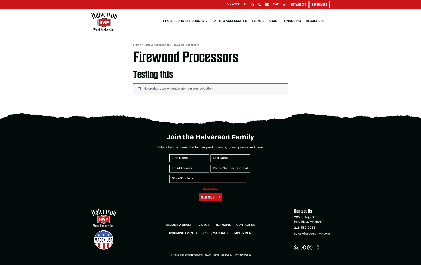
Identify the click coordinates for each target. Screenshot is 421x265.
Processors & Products (183, 21)
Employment (243, 233)
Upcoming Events (182, 233)
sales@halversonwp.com (312, 233)
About (274, 21)
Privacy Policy (210, 188)
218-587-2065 (304, 227)
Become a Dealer (180, 225)
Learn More (319, 4)
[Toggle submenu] (206, 21)
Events (258, 21)
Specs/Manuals (215, 233)
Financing (292, 21)
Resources (315, 21)
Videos (204, 225)
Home (137, 45)
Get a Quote (298, 4)
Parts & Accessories (229, 21)
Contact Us (245, 225)
